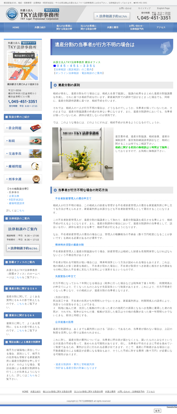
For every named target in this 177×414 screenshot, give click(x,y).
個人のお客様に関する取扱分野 (64, 27)
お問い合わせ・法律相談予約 (137, 27)
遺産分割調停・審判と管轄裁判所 (75, 364)
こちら (21, 210)
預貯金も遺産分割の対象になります (76, 368)
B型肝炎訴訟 (16, 199)
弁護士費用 (112, 27)
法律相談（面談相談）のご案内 (74, 69)
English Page (163, 8)
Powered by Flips (172, 407)
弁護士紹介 (40, 27)
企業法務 (14, 196)
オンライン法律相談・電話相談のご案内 (79, 73)
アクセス (161, 27)
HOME (16, 27)
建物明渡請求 (17, 203)
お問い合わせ (125, 8)
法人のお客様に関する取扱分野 (88, 27)
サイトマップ (144, 8)
